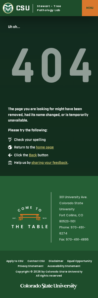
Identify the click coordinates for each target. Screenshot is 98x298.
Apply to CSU (14, 261)
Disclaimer (56, 261)
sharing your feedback (49, 163)
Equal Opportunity (79, 261)
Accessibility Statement (63, 266)
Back (33, 155)
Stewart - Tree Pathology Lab (49, 8)
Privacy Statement (30, 266)
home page (45, 147)
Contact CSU (36, 261)
